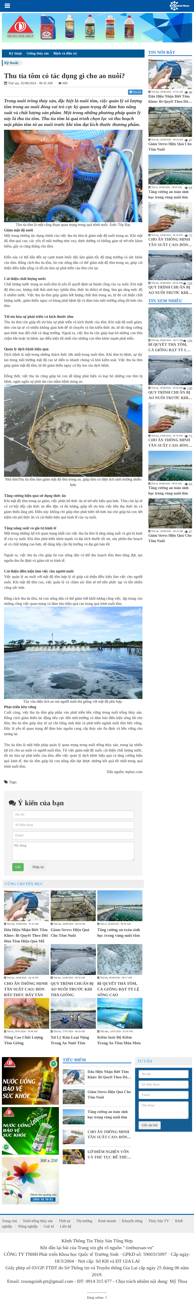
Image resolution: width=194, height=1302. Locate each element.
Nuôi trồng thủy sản (38, 1221)
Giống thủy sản (38, 53)
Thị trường (84, 1221)
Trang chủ (9, 1221)
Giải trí (49, 1226)
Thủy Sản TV (158, 1221)
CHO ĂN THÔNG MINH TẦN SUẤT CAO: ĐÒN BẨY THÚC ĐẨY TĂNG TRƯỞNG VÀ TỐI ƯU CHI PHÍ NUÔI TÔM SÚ (26, 995)
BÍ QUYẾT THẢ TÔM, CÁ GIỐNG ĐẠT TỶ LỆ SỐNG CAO (118, 989)
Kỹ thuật (15, 53)
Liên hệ (65, 1226)
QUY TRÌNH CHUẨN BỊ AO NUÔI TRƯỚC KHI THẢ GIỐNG (72, 989)
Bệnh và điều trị (65, 53)
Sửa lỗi (136, 92)
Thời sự (64, 1221)
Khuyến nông (132, 1221)
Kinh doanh (107, 1221)
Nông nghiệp (28, 1226)
